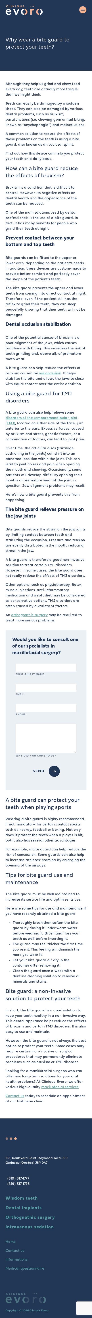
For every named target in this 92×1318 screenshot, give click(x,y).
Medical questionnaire (25, 1269)
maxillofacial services (60, 1087)
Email (20, 694)
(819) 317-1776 (18, 1184)
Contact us (15, 1096)
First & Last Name (30, 674)
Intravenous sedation (30, 1227)
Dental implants (24, 1208)
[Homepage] (24, 10)
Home (11, 1242)
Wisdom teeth (22, 1198)
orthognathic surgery (29, 615)
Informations (16, 1260)
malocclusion (50, 373)
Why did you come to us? (36, 756)
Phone (21, 715)
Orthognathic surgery (30, 1217)
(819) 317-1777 (18, 1178)
